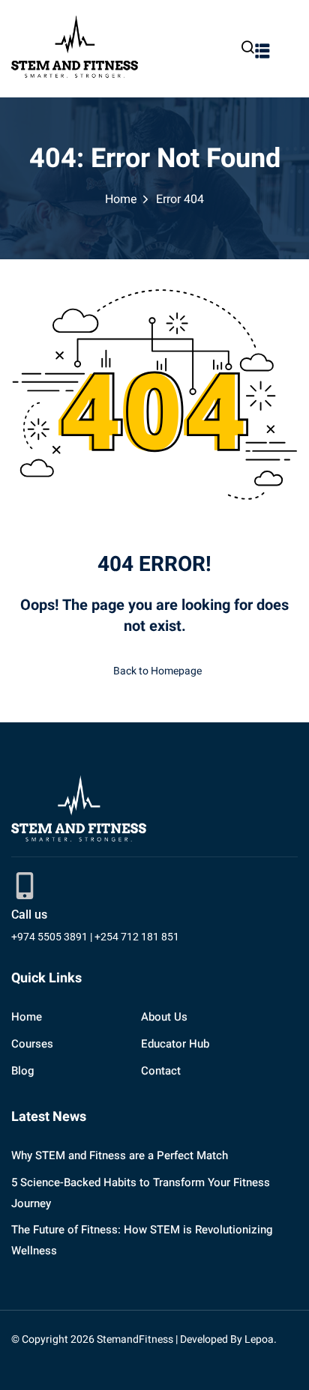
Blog (22, 1071)
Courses (32, 1044)
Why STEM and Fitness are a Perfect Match (119, 1155)
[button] (262, 51)
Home (121, 199)
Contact (161, 1071)
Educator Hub (175, 1044)
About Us (164, 1017)
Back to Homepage (157, 671)
